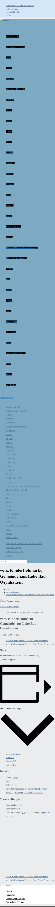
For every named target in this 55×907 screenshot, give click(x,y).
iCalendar (10, 758)
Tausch (9, 533)
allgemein (10, 430)
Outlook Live (11, 765)
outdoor (9, 419)
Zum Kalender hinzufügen (11, 708)
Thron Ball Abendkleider (17, 490)
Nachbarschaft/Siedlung (17, 525)
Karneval (10, 482)
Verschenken (12, 537)
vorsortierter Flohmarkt (16, 411)
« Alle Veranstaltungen (9, 607)
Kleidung (10, 458)
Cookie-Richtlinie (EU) (15, 898)
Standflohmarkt (13, 407)
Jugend (9, 438)
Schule (9, 522)
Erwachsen (11, 454)
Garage (9, 506)
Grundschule (12, 518)
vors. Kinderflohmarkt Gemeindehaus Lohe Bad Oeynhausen (30, 595)
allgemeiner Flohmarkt (16, 426)
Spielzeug (10, 462)
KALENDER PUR (12, 12)
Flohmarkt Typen (12, 9)
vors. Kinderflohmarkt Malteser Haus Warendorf (27, 640)
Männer (9, 446)
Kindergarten (12, 514)
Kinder (9, 434)
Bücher (9, 474)
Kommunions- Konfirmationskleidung (23, 486)
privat (8, 529)
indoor (9, 415)
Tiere (8, 498)
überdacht (10, 423)
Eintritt (9, 502)
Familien (10, 450)
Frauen (9, 442)
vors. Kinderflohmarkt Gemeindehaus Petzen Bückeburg (30, 644)
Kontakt (8, 15)
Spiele (8, 466)
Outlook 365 (11, 761)
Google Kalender (13, 754)
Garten (9, 510)
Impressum (10, 895)
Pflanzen (10, 494)
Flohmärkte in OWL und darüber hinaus (20, 6)
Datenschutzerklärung (15, 902)
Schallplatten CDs (14, 478)
